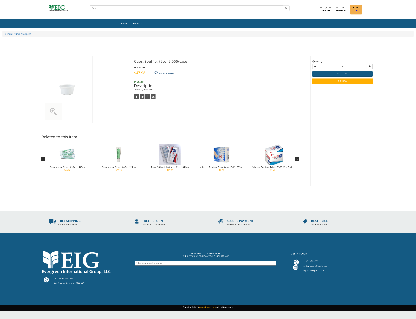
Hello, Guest (326, 8)
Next (296, 159)
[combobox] (186, 8)
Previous (43, 159)
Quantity (317, 61)
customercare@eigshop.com (316, 266)
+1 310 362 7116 (310, 261)
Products (137, 23)
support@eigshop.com (313, 270)
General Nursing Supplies (18, 33)
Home (124, 23)
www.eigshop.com (207, 307)
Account (341, 8)
